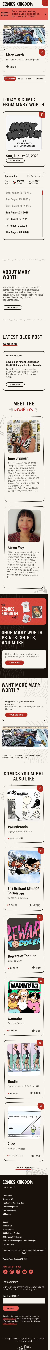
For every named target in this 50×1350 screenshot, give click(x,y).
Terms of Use (8, 1244)
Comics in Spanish (10, 1206)
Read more (14, 308)
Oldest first (36, 182)
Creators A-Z (8, 1199)
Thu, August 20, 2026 (17, 232)
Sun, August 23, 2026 (17, 212)
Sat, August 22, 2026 (17, 219)
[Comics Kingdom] (18, 1182)
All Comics (7, 1214)
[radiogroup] (28, 182)
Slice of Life (17, 838)
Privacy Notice (10, 1324)
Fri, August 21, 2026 (16, 225)
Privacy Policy (8, 1229)
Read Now (15, 160)
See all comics (23, 1167)
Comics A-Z (7, 1195)
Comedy (13, 905)
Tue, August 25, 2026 (17, 199)
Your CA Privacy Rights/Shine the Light (19, 1240)
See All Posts (10, 343)
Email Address (11, 1296)
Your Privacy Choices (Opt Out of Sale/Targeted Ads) (24, 1251)
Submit (11, 1308)
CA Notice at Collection (12, 1236)
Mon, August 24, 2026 (17, 206)
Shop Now (14, 662)
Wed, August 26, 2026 (17, 192)
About (5, 1222)
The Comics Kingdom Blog (13, 1202)
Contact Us (7, 1225)
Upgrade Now (16, 714)
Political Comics (9, 1210)
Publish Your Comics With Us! (15, 1259)
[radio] (14, 182)
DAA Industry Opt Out (11, 1233)
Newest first (21, 182)
